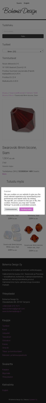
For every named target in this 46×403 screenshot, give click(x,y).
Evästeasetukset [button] (11, 209)
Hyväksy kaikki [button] (26, 209)
